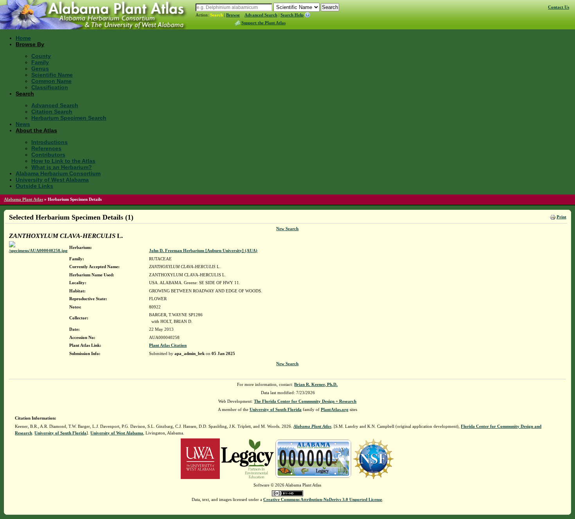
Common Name (51, 81)
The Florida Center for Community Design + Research (305, 401)
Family (40, 62)
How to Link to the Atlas (63, 161)
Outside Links (34, 186)
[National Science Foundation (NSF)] (373, 458)
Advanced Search (260, 15)
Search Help (292, 15)
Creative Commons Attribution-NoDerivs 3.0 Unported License (322, 499)
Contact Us (558, 7)
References (46, 148)
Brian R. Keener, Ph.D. (316, 384)
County (41, 56)
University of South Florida (276, 409)
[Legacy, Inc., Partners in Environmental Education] (247, 458)
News (23, 124)
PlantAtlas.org (335, 409)
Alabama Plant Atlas (23, 199)
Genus (40, 68)
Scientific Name (52, 75)
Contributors (48, 154)
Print (561, 216)
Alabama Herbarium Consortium (58, 173)
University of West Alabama (52, 180)
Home (23, 38)
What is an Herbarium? (61, 167)
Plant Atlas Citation (168, 345)
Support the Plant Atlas (263, 22)
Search (216, 15)
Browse (233, 15)
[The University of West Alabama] (200, 458)
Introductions (49, 142)
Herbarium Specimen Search (68, 118)
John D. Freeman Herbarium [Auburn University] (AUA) (203, 250)
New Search (287, 228)
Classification (49, 87)
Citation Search (51, 111)
